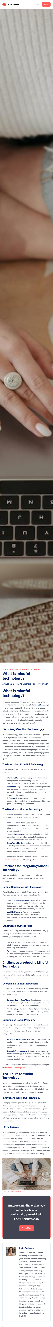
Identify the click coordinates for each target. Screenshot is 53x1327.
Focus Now (26, 1228)
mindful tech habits (12, 860)
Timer (37, 4)
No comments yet (40, 684)
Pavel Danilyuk (16, 1191)
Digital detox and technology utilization (21, 669)
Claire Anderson (24, 684)
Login (46, 4)
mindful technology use (15, 1068)
